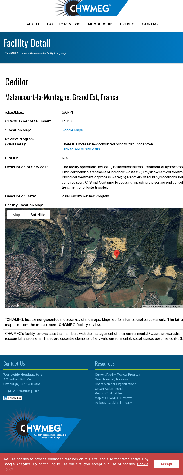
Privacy (127, 402)
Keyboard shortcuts (153, 306)
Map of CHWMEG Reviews (113, 398)
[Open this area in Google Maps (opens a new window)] (13, 305)
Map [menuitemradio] (16, 214)
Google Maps (72, 130)
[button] (116, 254)
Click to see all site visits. (81, 149)
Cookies (113, 402)
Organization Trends (109, 388)
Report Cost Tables (109, 393)
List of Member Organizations (115, 384)
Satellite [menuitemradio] (37, 214)
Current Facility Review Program (117, 374)
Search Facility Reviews (111, 379)
